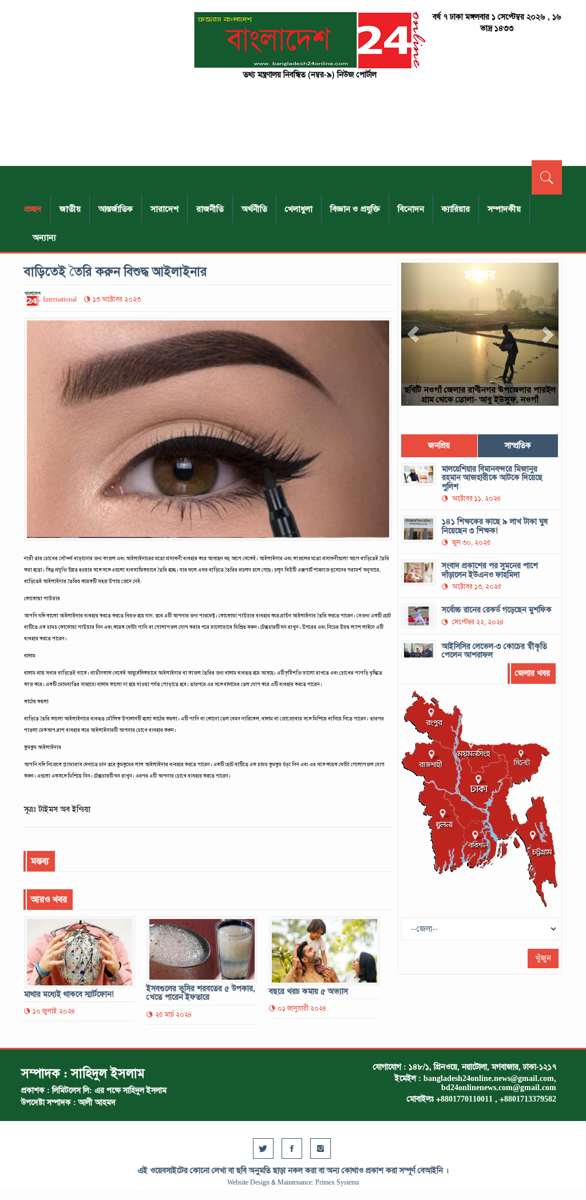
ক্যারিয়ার (456, 209)
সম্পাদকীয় (504, 209)
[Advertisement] (106, 83)
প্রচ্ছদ (33, 209)
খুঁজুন (543, 958)
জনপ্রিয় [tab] (439, 445)
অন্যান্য (44, 237)
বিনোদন (411, 209)
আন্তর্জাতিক (115, 209)
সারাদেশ (165, 209)
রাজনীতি (210, 209)
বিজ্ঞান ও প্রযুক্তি (355, 209)
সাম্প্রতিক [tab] (518, 445)
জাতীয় (70, 209)
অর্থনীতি (254, 209)
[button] (413, 334)
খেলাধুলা (298, 209)
